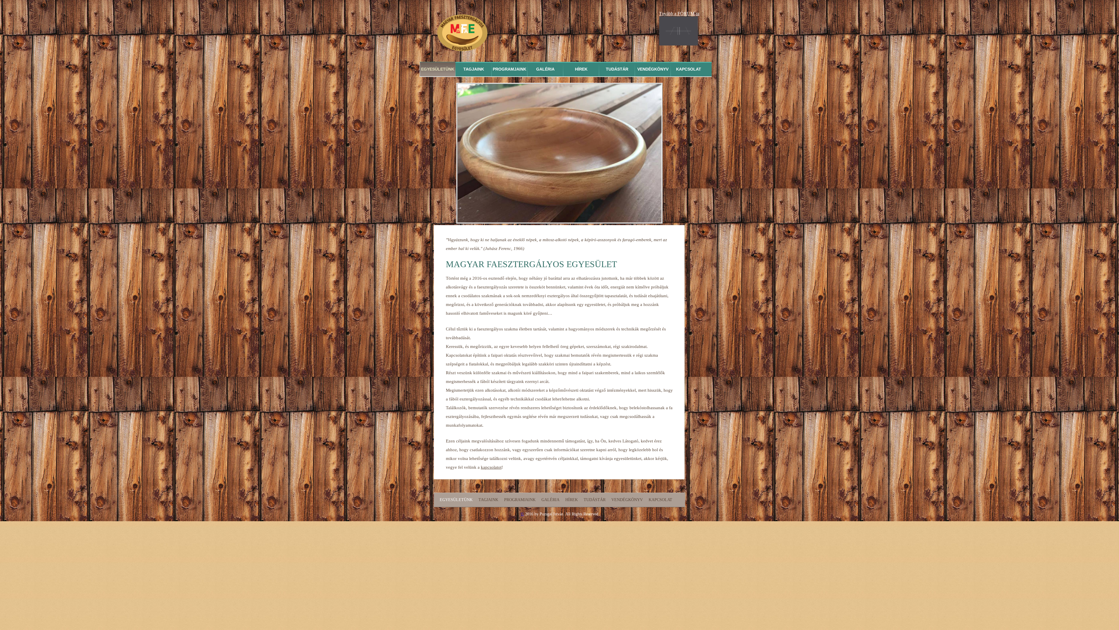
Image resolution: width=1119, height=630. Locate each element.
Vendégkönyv (652, 69)
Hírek (581, 69)
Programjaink (509, 69)
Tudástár (617, 69)
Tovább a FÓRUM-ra (679, 13)
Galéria (545, 69)
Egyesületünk (437, 69)
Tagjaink (473, 69)
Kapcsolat (688, 69)
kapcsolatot (491, 467)
